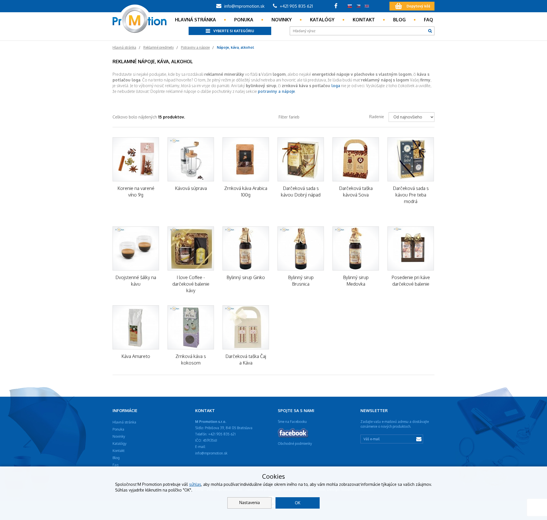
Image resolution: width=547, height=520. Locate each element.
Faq (428, 19)
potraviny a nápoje (276, 91)
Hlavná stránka (195, 19)
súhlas (195, 484)
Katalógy (322, 19)
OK (297, 502)
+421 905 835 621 (296, 6)
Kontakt (364, 19)
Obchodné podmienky (295, 443)
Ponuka (243, 19)
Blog (399, 19)
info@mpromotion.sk (243, 6)
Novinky (282, 19)
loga (335, 85)
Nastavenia (249, 502)
